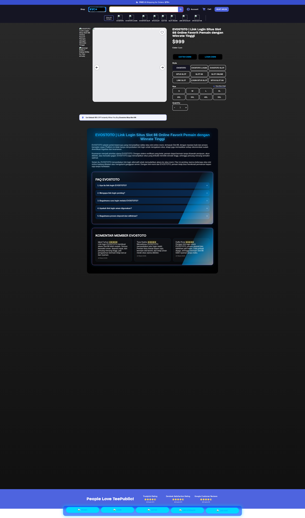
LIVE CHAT (224, 510)
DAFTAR (154, 510)
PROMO (84, 510)
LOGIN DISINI (210, 57)
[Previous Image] (97, 67)
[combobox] (143, 9)
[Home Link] (97, 9)
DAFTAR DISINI (185, 57)
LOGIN (119, 510)
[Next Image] (162, 67)
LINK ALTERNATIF (189, 510)
